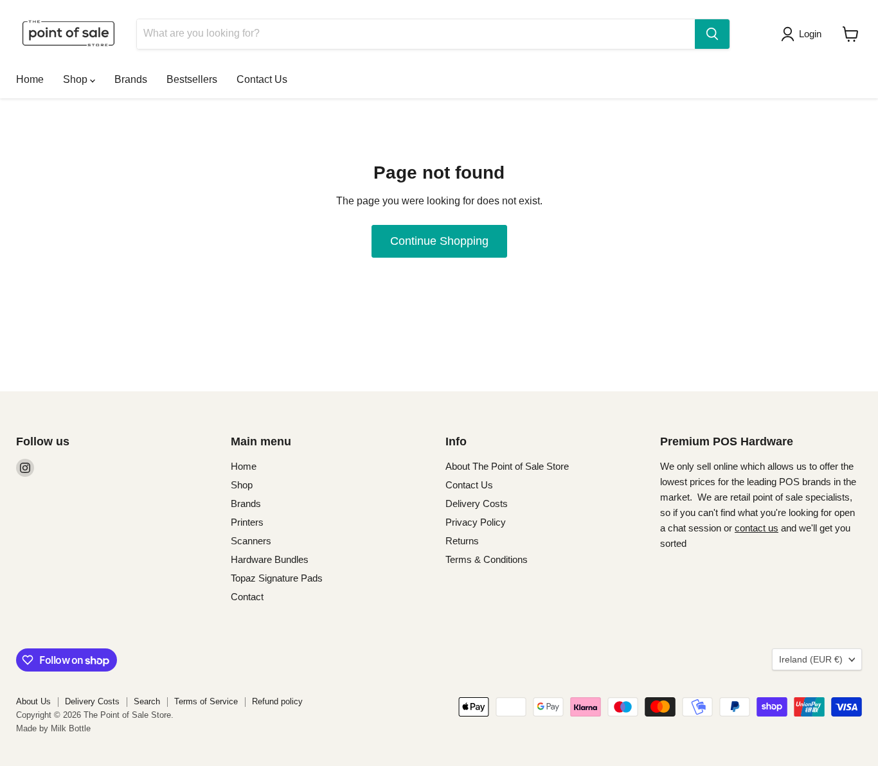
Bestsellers (191, 79)
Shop (76, 79)
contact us (756, 527)
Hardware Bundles (270, 559)
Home (30, 79)
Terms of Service (206, 701)
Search (147, 701)
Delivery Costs (476, 503)
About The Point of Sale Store (507, 466)
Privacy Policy (475, 522)
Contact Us (262, 79)
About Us (33, 701)
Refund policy (277, 701)
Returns (462, 540)
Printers (247, 522)
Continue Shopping (439, 241)
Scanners (251, 540)
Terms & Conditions (486, 559)
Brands (130, 79)
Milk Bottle (71, 728)
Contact (247, 596)
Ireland (811, 659)
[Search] (712, 34)
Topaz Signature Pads (277, 578)
